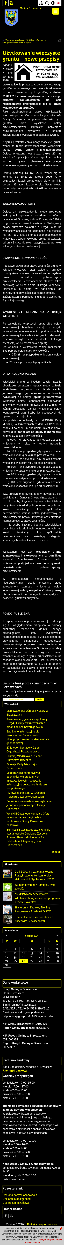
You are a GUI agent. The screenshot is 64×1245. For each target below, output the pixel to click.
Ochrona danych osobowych (20, 1195)
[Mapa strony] (41, 3)
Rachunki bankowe (15, 1070)
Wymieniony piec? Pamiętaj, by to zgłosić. (35, 886)
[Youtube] (11, 3)
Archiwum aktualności (15, 40)
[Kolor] (53, 3)
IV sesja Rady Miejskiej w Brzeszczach (22, 766)
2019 (28, 40)
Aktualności (11, 864)
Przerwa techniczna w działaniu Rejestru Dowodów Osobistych (25, 794)
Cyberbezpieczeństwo (16, 1202)
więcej (56, 851)
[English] (58, 3)
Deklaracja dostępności (17, 1198)
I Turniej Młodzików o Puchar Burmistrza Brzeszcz (23, 758)
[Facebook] (5, 3)
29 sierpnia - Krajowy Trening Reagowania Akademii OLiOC (33, 909)
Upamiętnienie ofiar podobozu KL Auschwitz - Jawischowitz (35, 919)
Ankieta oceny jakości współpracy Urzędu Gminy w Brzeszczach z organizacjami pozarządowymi (26, 723)
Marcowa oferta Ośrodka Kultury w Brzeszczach (27, 712)
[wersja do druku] (59, 40)
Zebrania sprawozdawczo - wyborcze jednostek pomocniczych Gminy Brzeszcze (29, 805)
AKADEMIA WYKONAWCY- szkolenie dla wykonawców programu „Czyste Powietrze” (37, 898)
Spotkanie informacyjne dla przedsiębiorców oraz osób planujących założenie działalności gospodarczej (27, 737)
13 (31, 953)
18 (15, 957)
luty (32, 40)
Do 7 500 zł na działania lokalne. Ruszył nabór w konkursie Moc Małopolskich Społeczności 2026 (34, 875)
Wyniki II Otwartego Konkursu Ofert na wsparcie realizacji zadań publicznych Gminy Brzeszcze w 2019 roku (27, 819)
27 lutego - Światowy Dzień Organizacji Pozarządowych (23, 749)
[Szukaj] (47, 3)
